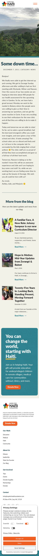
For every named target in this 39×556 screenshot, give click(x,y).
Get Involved (8, 470)
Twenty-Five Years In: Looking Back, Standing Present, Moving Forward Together (25, 294)
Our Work (6, 431)
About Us (6, 450)
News (33, 69)
